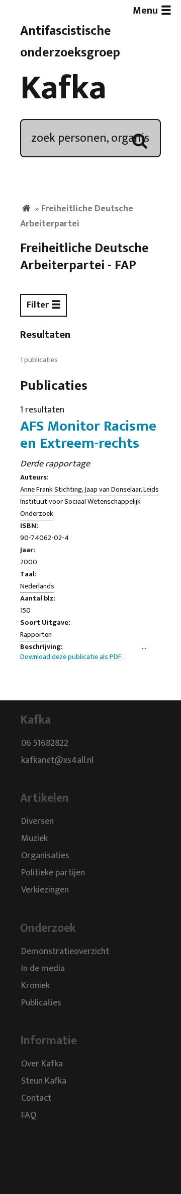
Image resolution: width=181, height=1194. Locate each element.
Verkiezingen (45, 890)
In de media (43, 968)
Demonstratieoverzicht (65, 951)
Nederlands (37, 586)
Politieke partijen (53, 873)
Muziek (34, 839)
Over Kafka (42, 1063)
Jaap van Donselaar (112, 490)
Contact (36, 1098)
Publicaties (41, 1002)
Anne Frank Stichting (51, 490)
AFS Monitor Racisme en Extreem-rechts (88, 434)
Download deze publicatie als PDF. (71, 657)
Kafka (63, 88)
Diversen (37, 821)
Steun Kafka (43, 1081)
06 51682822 (44, 743)
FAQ (28, 1115)
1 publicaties (39, 360)
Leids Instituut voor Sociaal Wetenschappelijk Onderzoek (89, 502)
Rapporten (36, 635)
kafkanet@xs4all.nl (57, 760)
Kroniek (35, 985)
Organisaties (45, 856)
